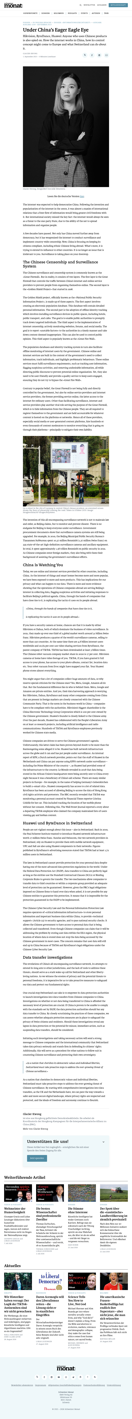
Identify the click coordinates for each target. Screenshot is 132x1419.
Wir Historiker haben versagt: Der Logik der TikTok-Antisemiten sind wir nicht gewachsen (17, 1304)
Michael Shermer (76, 1343)
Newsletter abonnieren (22, 1385)
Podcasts (72, 13)
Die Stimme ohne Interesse (78, 1210)
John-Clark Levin (12, 1337)
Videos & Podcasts (13, 1205)
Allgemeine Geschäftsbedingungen (64, 1385)
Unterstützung (114, 1385)
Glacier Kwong (30, 53)
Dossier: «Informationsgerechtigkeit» (72, 22)
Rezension (41, 1293)
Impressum (40, 1385)
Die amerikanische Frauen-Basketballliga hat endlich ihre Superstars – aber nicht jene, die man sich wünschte (112, 1308)
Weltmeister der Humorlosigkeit (15, 1210)
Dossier (26, 22)
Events (84, 13)
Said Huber (73, 1245)
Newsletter (89, 5)
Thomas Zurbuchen (45, 1249)
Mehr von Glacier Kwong (35, 1129)
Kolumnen (59, 13)
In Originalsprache (42, 22)
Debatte (8, 1293)
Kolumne (104, 1293)
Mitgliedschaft (118, 5)
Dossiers (46, 13)
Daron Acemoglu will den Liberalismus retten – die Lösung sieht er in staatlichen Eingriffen (50, 1306)
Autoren (96, 13)
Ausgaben (102, 5)
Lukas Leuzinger (12, 1241)
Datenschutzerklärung (94, 1385)
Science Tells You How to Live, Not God (77, 1300)
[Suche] (81, 5)
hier (82, 196)
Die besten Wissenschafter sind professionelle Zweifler (48, 1214)
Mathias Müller (107, 1339)
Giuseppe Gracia (11, 1239)
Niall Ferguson (11, 1335)
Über (106, 13)
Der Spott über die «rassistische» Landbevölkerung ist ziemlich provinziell (113, 1214)
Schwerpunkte (30, 13)
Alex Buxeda (74, 1345)
